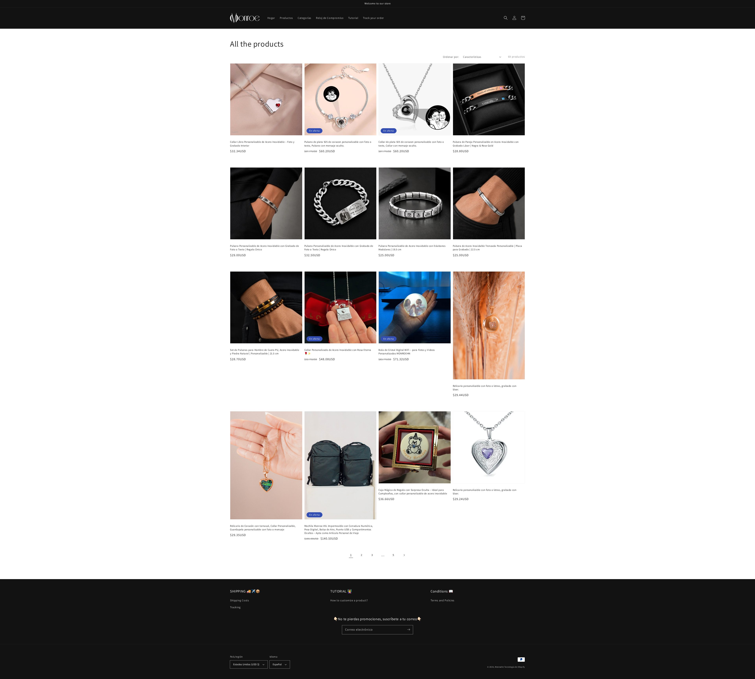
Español (277, 664)
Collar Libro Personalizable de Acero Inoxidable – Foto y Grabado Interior (262, 143)
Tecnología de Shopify (514, 667)
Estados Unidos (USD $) (246, 664)
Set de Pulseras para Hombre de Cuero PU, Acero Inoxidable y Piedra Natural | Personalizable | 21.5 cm (264, 351)
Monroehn (499, 667)
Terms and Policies (442, 600)
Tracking (235, 607)
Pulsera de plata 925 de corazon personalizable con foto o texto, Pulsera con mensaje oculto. (337, 143)
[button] (505, 18)
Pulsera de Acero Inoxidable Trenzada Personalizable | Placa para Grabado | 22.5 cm (487, 247)
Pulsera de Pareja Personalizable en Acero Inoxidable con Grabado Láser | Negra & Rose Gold (486, 143)
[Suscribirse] (408, 629)
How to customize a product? (349, 600)
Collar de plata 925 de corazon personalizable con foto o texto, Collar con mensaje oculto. (411, 143)
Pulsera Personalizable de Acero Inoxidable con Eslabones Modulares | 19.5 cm (412, 247)
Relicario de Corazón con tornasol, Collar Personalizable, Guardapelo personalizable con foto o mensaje (263, 527)
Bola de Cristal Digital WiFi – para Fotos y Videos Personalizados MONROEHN (406, 351)
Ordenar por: (451, 57)
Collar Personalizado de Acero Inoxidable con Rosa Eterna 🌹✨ (337, 351)
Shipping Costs (239, 600)
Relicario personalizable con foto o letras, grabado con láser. (485, 387)
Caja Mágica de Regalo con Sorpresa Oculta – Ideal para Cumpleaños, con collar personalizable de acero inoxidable (412, 491)
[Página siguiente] (404, 555)
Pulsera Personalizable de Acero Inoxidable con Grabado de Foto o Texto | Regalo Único (264, 247)
